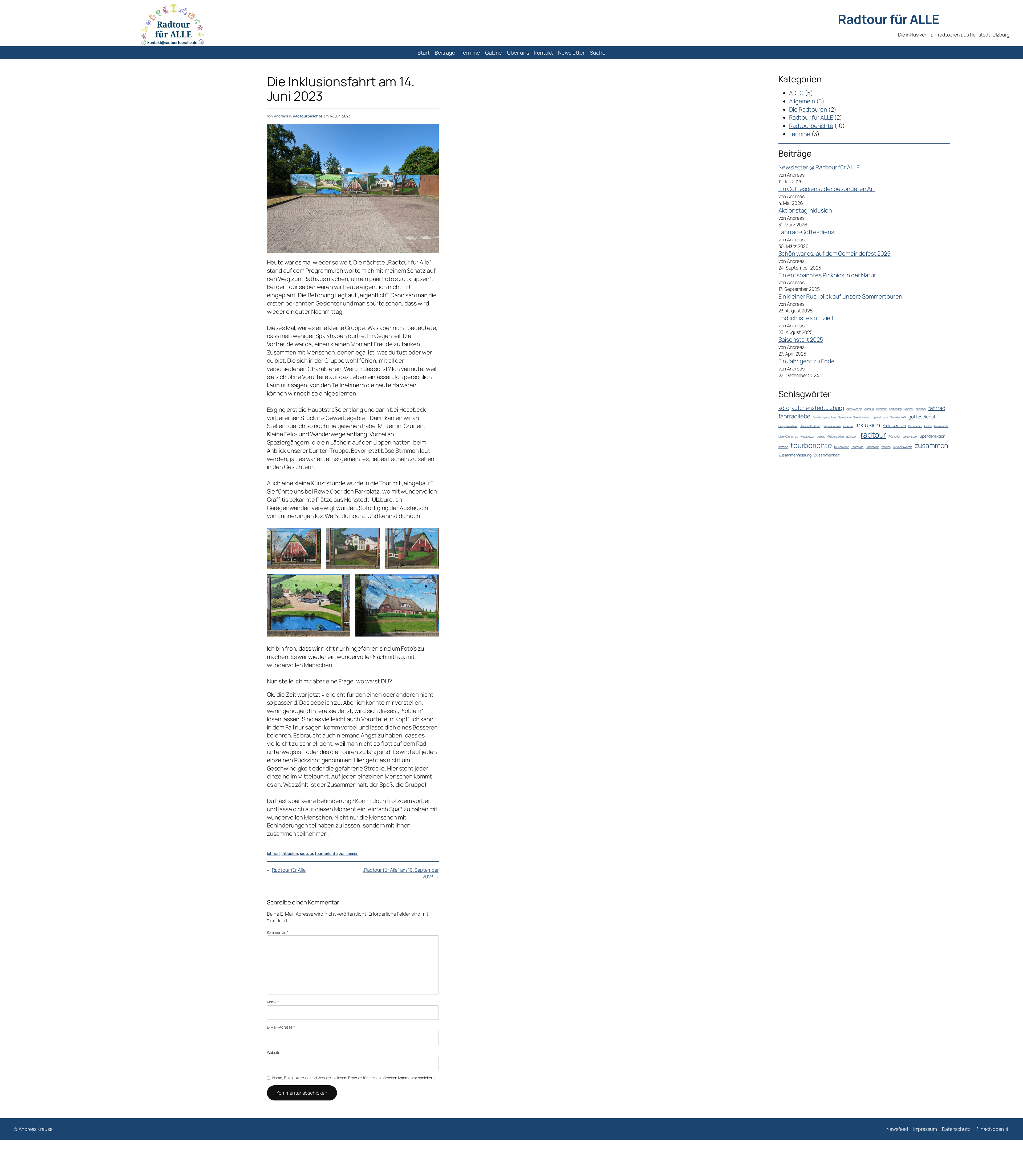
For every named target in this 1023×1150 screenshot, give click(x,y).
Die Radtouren (808, 109)
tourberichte (326, 853)
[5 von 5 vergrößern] (432, 581)
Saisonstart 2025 (800, 340)
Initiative (848, 426)
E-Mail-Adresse (281, 1027)
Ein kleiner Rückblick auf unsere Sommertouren (840, 296)
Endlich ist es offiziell (805, 318)
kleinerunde (941, 426)
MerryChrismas (788, 436)
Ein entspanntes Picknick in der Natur (827, 275)
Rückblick (894, 436)
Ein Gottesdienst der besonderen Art (827, 189)
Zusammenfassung (795, 455)
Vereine (885, 447)
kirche (928, 426)
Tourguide (857, 447)
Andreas (281, 116)
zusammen (348, 853)
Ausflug (869, 409)
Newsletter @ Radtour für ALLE (819, 167)
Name (273, 1001)
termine (783, 447)
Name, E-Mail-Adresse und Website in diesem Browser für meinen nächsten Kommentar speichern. (353, 1077)
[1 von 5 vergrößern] (313, 535)
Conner (908, 409)
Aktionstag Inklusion (805, 210)
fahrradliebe (794, 416)
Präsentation (835, 436)
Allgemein (802, 101)
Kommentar (278, 932)
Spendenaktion (932, 436)
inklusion (290, 853)
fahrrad (273, 853)
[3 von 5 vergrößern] (432, 535)
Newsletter (807, 436)
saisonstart (910, 436)
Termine (799, 134)
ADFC (796, 93)
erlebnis (921, 409)
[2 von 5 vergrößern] (372, 535)
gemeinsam (880, 417)
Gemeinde (844, 417)
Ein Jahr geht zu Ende (806, 361)
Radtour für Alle (288, 870)
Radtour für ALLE (888, 19)
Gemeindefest (862, 417)
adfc (783, 407)
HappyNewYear (788, 426)
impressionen (832, 426)
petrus (821, 436)
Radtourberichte (307, 116)
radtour (306, 853)
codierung (895, 409)
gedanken (829, 417)
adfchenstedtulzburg (817, 407)
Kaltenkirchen (894, 425)
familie (817, 417)
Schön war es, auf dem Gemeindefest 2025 (834, 254)
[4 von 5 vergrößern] (343, 581)
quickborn (852, 436)
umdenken (872, 447)
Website (273, 1052)
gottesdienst (922, 417)
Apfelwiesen (854, 409)
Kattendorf (915, 426)
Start (423, 52)
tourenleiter (841, 447)
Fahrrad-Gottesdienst (807, 232)
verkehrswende (902, 447)
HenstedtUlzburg (810, 426)
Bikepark (881, 409)
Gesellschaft (898, 417)
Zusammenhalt (827, 455)
